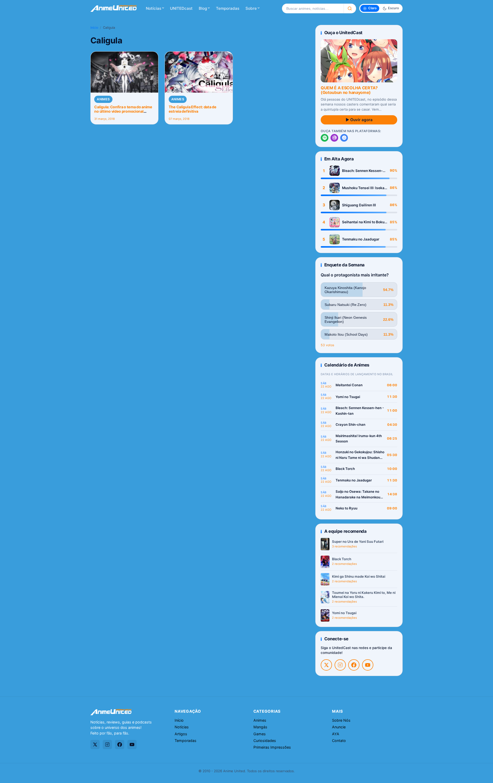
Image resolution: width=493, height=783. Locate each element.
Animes (103, 99)
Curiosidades (264, 740)
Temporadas (227, 8)
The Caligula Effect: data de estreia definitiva (192, 109)
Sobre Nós (341, 720)
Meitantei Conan (349, 385)
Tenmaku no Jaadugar (360, 239)
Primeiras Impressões (272, 747)
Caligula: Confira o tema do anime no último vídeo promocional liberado (123, 111)
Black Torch (345, 469)
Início (94, 28)
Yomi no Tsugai (348, 397)
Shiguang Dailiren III (359, 205)
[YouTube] (367, 665)
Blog (203, 8)
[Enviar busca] (350, 8)
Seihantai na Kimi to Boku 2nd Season (363, 222)
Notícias (153, 8)
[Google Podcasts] (344, 138)
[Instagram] (340, 665)
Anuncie (339, 727)
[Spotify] (324, 138)
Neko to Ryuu (346, 508)
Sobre (251, 8)
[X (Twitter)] (326, 665)
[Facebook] (353, 665)
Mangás (260, 727)
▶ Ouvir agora (359, 119)
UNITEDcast (181, 8)
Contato (339, 740)
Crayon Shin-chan (350, 424)
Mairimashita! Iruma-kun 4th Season (359, 438)
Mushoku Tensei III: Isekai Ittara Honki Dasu (363, 188)
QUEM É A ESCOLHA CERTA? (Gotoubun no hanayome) (349, 90)
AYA (335, 734)
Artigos (181, 734)
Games (259, 734)
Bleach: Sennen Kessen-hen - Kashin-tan (362, 171)
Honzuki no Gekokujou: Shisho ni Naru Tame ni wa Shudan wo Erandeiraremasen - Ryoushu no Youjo (360, 455)
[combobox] (313, 8)
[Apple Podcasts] (334, 138)
